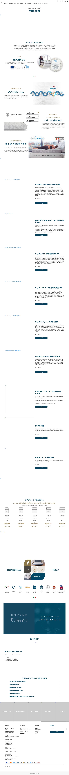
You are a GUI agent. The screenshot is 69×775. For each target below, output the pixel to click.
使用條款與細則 (38, 729)
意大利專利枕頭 (12, 3)
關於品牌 (34, 3)
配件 (25, 3)
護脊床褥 (5, 3)
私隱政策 (36, 733)
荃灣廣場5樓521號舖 (8, 743)
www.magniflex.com (9, 759)
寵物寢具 (29, 3)
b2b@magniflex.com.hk (28, 731)
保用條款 (36, 732)
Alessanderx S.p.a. (8, 755)
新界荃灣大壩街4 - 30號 (9, 741)
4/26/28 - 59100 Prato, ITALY (11, 758)
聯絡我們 (39, 3)
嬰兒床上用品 (19, 3)
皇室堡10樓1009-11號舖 (9, 732)
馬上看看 (41, 203)
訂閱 (57, 731)
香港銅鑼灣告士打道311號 (9, 731)
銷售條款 (36, 728)
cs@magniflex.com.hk (27, 729)
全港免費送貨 (37, 731)
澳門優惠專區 (44, 3)
